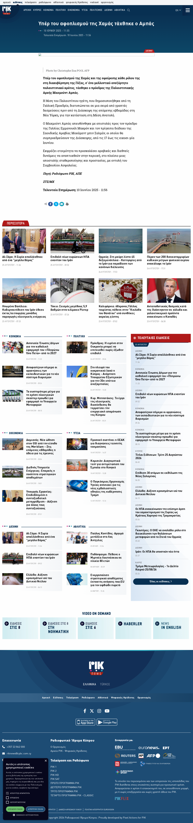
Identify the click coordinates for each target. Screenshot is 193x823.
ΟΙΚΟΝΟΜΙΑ (16, 433)
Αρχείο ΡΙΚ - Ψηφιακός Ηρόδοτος (69, 751)
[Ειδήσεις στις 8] (20, 628)
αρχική (7, 2)
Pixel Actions (130, 818)
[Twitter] (92, 711)
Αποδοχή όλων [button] (15, 809)
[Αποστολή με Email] (61, 204)
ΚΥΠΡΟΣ (139, 451)
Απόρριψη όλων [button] (35, 809)
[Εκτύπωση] (67, 204)
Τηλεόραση (72, 698)
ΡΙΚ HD (55, 775)
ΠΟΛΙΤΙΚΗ (79, 336)
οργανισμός (107, 2)
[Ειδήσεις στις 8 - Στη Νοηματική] (58, 628)
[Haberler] (133, 628)
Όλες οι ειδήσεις (160, 581)
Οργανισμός (144, 698)
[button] (7, 793)
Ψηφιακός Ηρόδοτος (122, 698)
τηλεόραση (31, 2)
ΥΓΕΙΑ (77, 433)
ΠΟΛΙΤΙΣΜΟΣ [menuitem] (96, 10)
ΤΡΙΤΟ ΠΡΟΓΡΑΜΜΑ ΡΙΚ (64, 791)
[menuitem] (128, 10)
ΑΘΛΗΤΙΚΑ (79, 526)
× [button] (45, 761)
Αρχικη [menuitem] (27, 10)
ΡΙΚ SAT (55, 779)
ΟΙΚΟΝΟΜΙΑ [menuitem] (74, 10)
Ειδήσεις (58, 698)
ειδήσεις (17, 2)
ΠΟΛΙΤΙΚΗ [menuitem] (61, 10)
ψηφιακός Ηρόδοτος (77, 2)
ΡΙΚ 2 (54, 771)
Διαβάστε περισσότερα (28, 788)
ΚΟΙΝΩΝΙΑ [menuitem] (48, 10)
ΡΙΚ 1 (54, 767)
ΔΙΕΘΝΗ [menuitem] (108, 10)
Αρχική (46, 698)
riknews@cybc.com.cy (19, 754)
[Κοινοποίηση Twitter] (56, 204)
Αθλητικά (103, 698)
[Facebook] (85, 711)
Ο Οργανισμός (58, 747)
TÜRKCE (105, 684)
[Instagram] (99, 711)
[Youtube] (107, 711)
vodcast (94, 2)
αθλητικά (58, 2)
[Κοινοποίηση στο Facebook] (50, 204)
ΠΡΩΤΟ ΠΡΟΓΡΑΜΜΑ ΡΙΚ (65, 783)
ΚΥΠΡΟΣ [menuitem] (37, 10)
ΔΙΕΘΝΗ (148, 51)
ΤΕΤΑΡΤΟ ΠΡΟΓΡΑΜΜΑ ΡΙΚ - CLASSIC (72, 795)
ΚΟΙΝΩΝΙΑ (15, 336)
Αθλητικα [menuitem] (119, 10)
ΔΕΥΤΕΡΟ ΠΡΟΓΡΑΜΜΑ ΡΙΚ (66, 787)
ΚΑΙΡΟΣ (138, 563)
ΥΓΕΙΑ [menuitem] (85, 10)
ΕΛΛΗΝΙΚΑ (89, 684)
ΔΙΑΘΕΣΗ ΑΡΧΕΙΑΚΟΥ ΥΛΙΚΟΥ (70, 810)
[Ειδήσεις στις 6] (96, 628)
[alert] (25, 789)
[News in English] (171, 628)
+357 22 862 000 (16, 747)
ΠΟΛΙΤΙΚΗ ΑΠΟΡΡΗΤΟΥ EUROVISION (99, 810)
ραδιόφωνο (45, 2)
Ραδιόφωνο (88, 698)
